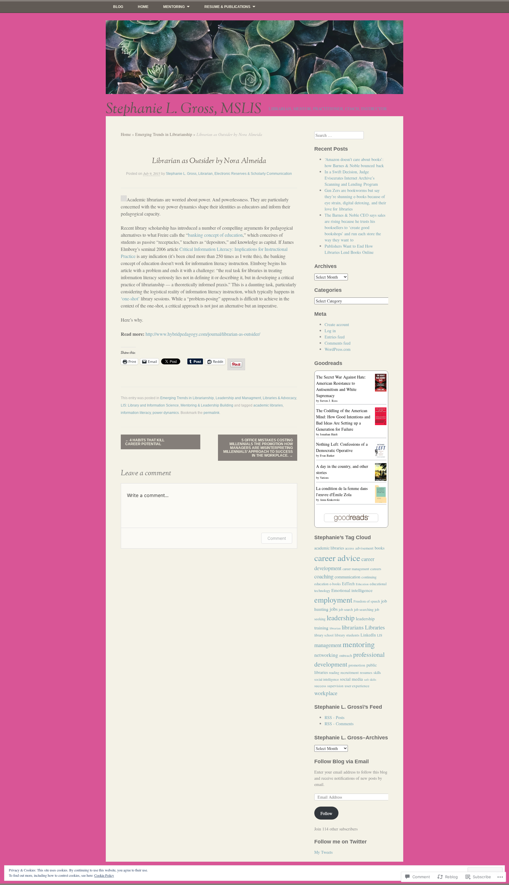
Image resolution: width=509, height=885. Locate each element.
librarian (335, 628)
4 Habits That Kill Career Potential (144, 442)
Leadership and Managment (238, 398)
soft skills (370, 679)
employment (333, 599)
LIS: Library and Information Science (150, 405)
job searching (364, 609)
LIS (379, 635)
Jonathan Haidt (329, 434)
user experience (357, 685)
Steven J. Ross (329, 401)
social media (351, 679)
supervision (335, 686)
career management (356, 569)
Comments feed (338, 343)
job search (346, 609)
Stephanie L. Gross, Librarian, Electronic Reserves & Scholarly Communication (229, 174)
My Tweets (323, 852)
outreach (345, 655)
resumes (366, 672)
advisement (364, 548)
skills (377, 672)
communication (347, 577)
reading (334, 672)
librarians (353, 627)
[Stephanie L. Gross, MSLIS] (254, 57)
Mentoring (174, 7)
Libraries (375, 627)
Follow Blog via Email (341, 761)
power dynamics (166, 413)
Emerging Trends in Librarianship (163, 134)
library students (347, 635)
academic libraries (268, 405)
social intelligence (326, 679)
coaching (323, 576)
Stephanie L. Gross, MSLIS (183, 108)
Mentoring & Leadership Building (207, 405)
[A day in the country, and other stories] (380, 480)
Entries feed (335, 337)
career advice (337, 557)
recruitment (350, 672)
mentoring (359, 644)
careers (375, 568)
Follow (326, 813)
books (379, 548)
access (349, 548)
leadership (341, 617)
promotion (356, 665)
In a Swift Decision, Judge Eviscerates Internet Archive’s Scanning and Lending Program (351, 178)
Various (324, 478)
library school (323, 635)
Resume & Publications (227, 7)
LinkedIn (368, 635)
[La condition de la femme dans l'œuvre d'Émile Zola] (380, 501)
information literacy (136, 413)
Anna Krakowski (330, 500)
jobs (334, 609)
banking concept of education (215, 235)
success (320, 685)
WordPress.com (338, 349)
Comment (276, 538)
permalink (211, 413)
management (327, 645)
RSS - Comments (339, 723)
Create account (337, 324)
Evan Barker (327, 455)
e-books (335, 584)
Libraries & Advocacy (279, 398)
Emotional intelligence (352, 590)
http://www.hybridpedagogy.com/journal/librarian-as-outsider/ (203, 334)
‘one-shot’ (130, 298)
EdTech (348, 583)
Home (143, 7)
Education (362, 584)
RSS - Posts (334, 717)
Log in (330, 330)
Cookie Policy (104, 875)
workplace (325, 693)
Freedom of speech (366, 601)
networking (326, 655)
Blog (118, 7)
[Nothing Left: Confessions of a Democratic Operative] (380, 457)
